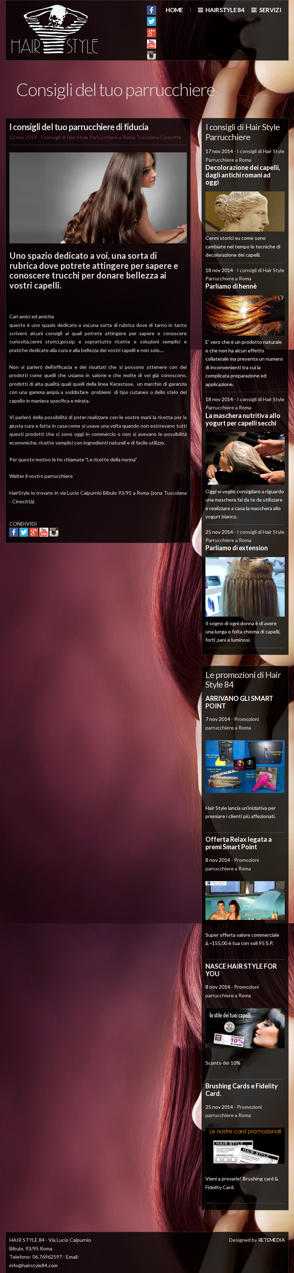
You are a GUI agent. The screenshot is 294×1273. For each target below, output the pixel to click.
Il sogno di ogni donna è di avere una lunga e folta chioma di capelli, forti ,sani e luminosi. (242, 631)
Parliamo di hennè (231, 286)
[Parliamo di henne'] (245, 334)
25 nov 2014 (219, 532)
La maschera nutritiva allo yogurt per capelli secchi (242, 419)
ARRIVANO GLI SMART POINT (239, 702)
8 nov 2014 (217, 860)
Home (174, 10)
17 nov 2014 (219, 151)
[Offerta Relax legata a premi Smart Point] (245, 918)
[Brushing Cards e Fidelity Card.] (245, 1162)
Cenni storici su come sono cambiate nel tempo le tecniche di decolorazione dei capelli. (242, 246)
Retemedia (271, 1240)
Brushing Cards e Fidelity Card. (241, 1089)
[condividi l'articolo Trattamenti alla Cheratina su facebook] (13, 535)
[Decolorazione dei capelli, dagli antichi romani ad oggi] (245, 230)
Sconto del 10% (223, 1063)
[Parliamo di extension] (245, 615)
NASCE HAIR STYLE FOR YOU (241, 970)
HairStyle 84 (224, 10)
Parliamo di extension (236, 548)
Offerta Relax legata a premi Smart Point (238, 843)
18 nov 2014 (219, 270)
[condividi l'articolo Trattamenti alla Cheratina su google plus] (33, 535)
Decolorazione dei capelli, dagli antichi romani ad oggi (242, 174)
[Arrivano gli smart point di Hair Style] (245, 791)
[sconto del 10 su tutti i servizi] (245, 1046)
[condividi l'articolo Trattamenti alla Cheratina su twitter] (23, 535)
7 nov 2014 (217, 719)
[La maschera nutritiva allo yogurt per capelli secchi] (245, 483)
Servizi (269, 10)
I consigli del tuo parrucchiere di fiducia (78, 127)
